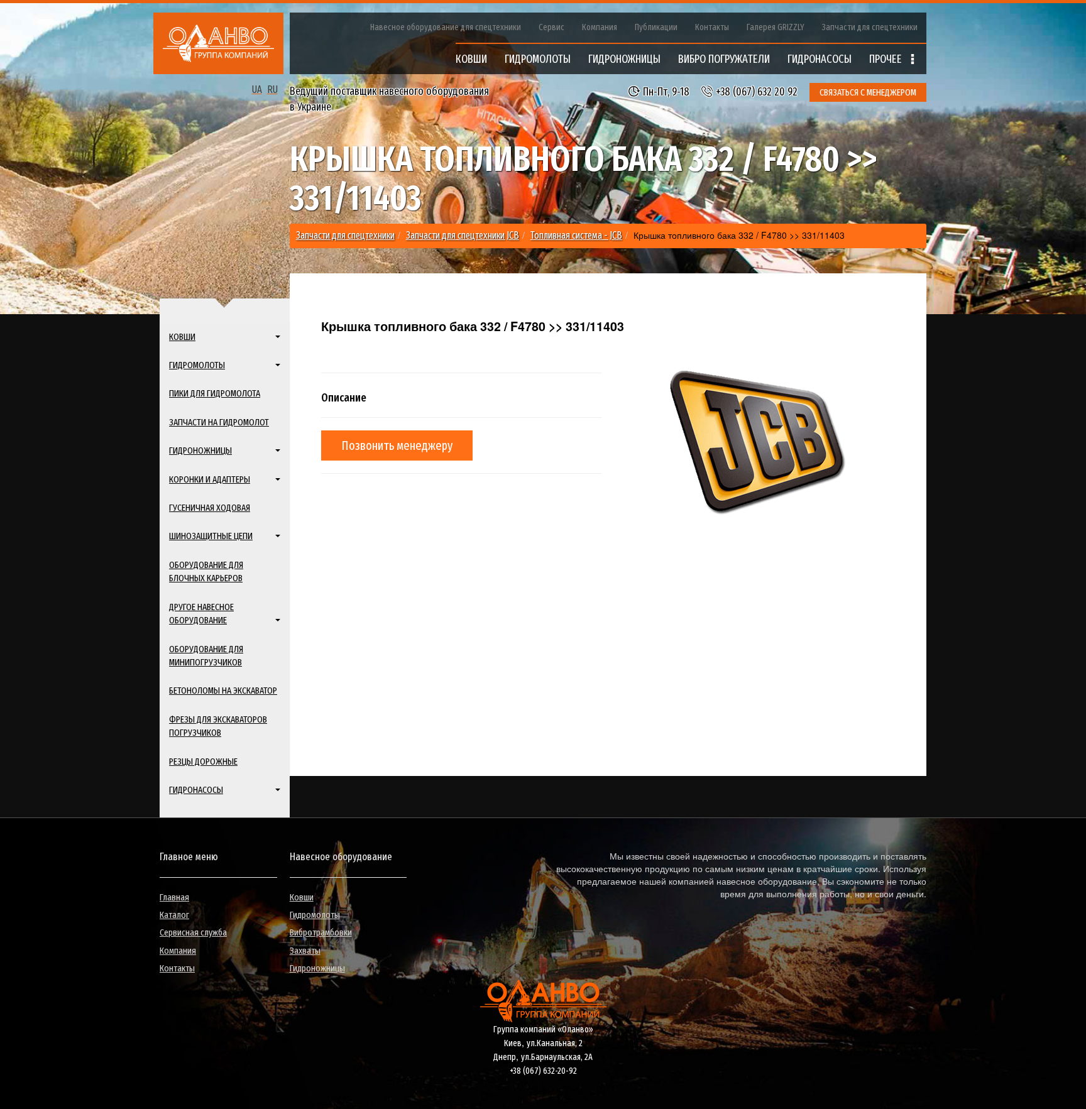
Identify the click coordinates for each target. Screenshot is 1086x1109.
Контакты (712, 27)
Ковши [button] (182, 336)
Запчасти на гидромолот (219, 422)
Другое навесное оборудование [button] (201, 613)
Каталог (174, 915)
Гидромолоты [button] (197, 365)
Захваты (305, 950)
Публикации (656, 27)
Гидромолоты (315, 915)
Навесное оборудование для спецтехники (445, 27)
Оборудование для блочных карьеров (206, 571)
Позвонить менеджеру (396, 445)
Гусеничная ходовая (209, 507)
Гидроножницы (317, 968)
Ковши (302, 897)
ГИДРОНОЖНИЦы (624, 59)
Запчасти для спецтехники (870, 27)
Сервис (551, 27)
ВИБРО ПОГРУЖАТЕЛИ (724, 59)
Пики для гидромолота (214, 393)
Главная (174, 897)
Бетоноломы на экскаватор (223, 690)
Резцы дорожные (203, 761)
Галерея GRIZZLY (775, 27)
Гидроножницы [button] (200, 450)
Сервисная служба (193, 932)
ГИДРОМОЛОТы (538, 59)
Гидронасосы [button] (196, 789)
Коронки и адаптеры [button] (209, 479)
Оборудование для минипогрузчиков (206, 655)
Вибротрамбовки (321, 932)
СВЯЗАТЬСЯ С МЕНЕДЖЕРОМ (868, 92)
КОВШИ (471, 59)
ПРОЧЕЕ (886, 59)
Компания (599, 27)
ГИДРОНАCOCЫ (819, 59)
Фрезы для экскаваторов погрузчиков (218, 726)
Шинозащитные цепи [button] (211, 536)
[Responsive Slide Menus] (218, 43)
